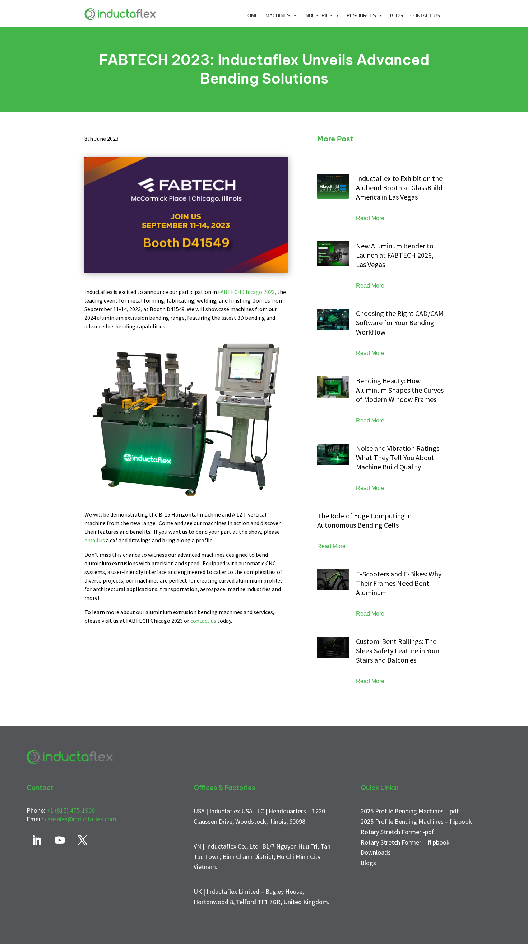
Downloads (376, 852)
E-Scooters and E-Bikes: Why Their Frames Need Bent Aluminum (398, 583)
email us (94, 540)
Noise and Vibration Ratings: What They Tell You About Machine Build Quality (398, 457)
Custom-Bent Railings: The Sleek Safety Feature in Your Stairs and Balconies (398, 650)
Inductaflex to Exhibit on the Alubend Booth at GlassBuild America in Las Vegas (399, 187)
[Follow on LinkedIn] (37, 840)
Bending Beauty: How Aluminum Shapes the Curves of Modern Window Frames (400, 390)
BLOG (396, 15)
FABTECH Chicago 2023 (246, 291)
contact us (203, 620)
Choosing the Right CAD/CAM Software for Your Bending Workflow (400, 322)
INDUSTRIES (318, 15)
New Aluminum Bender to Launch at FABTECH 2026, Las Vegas (395, 255)
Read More (370, 218)
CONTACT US (425, 15)
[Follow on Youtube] (60, 840)
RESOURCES (361, 15)
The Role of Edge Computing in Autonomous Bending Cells (364, 520)
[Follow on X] (83, 840)
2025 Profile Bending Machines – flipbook (416, 821)
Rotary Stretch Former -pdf (397, 832)
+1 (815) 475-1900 (71, 810)
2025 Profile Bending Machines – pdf (410, 811)
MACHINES (277, 15)
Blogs (368, 863)
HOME (251, 15)
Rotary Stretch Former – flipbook (405, 842)
